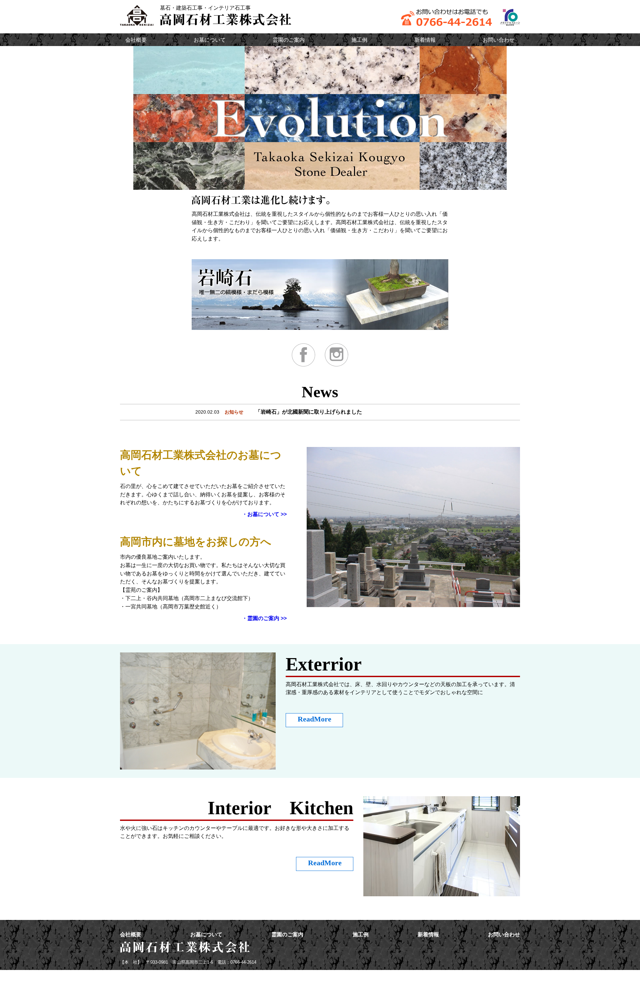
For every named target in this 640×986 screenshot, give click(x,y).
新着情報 (425, 40)
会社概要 (136, 40)
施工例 (359, 40)
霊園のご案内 (289, 40)
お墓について (210, 40)
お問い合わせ (499, 40)
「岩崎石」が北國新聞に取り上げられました (308, 412)
